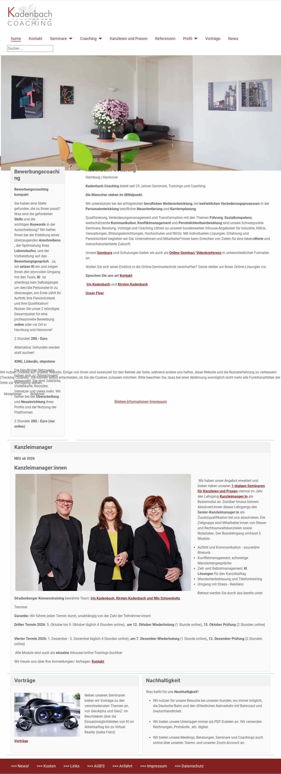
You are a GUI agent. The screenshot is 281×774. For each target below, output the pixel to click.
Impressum (158, 402)
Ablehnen (37, 394)
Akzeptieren (13, 394)
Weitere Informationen (131, 402)
